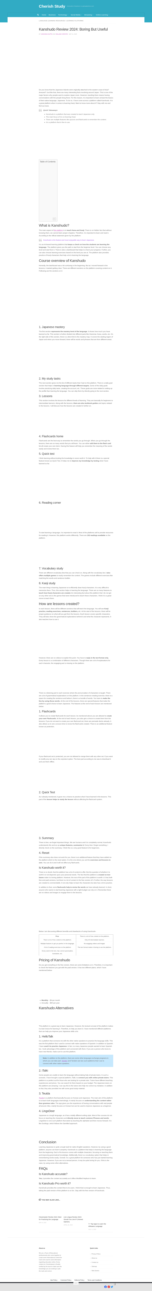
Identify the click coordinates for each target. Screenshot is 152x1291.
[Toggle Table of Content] (53, 218)
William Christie (62, 34)
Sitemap (94, 1266)
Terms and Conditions (95, 1280)
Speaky (64, 1061)
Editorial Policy (79, 1280)
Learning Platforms (74, 21)
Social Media (75, 15)
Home (44, 15)
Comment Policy (66, 1280)
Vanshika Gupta (46, 34)
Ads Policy (53, 1280)
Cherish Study (52, 6)
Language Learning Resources (52, 21)
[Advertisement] (76, 49)
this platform (58, 230)
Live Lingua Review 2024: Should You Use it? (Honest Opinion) (73, 1219)
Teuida (41, 1098)
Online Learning (102, 15)
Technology (62, 15)
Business (52, 15)
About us (94, 1258)
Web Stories (95, 1270)
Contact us (95, 1262)
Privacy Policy (96, 1254)
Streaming (88, 15)
